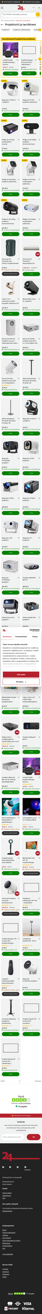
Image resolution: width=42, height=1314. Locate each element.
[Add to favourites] (17, 60)
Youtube (5, 1269)
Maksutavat (6, 1243)
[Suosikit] (33, 8)
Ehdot (4, 1230)
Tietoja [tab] (35, 636)
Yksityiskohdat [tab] (21, 636)
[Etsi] (38, 14)
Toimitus (5, 1235)
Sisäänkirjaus (6, 1195)
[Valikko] (2, 7)
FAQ (3, 1198)
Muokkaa (19, 682)
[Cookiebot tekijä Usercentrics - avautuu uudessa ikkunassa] (29, 630)
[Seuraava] (40, 29)
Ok (34, 1137)
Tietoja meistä (7, 1193)
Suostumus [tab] (7, 636)
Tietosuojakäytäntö (8, 1232)
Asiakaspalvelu (7, 1211)
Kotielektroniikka (9, 21)
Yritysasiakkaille (7, 1254)
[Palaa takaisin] (2, 24)
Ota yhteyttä (6, 1238)
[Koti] (21, 7)
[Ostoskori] (39, 8)
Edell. (3, 1081)
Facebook (5, 1272)
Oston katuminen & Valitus (11, 1240)
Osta (10, 73)
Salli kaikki (21, 674)
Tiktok (4, 1277)
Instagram (5, 1274)
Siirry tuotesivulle (10, 274)
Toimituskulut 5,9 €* (22, 1115)
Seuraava (38, 1081)
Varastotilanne (7, 1246)
